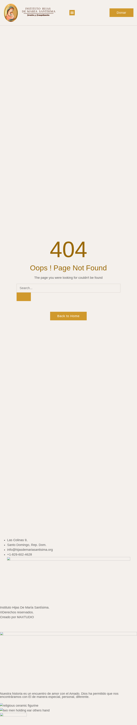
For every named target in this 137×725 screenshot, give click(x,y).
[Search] (24, 296)
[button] (72, 12)
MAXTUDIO (25, 617)
